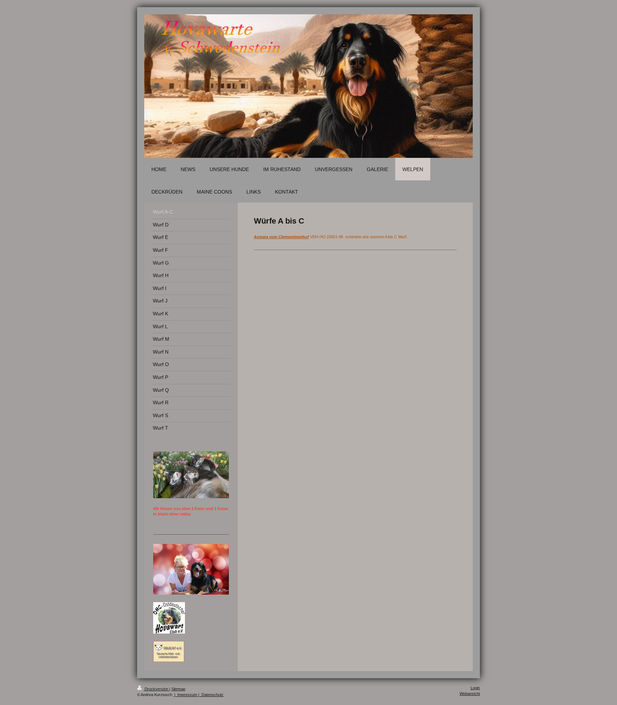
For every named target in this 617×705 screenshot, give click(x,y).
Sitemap (178, 689)
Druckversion (156, 689)
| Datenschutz (210, 694)
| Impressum (185, 694)
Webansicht (470, 693)
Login (475, 688)
